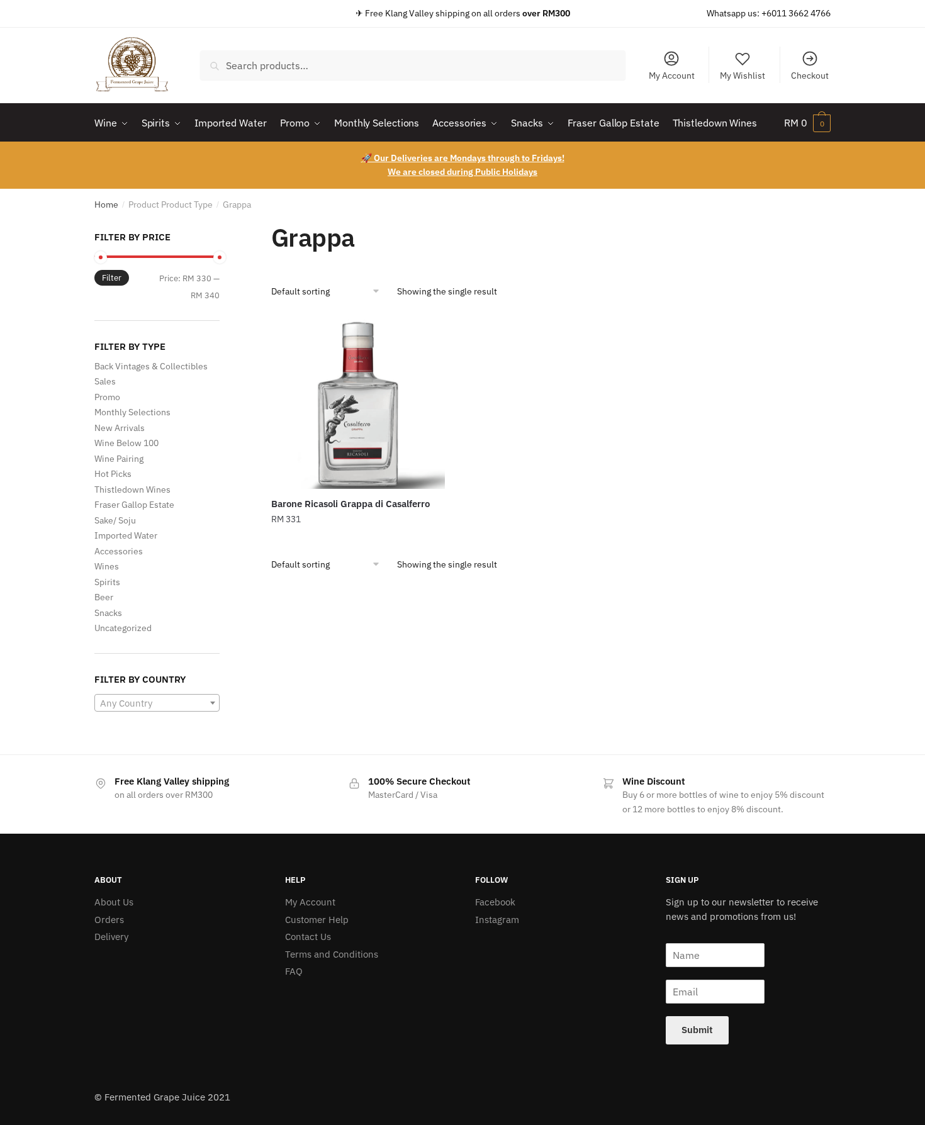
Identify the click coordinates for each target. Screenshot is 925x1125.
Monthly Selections (132, 412)
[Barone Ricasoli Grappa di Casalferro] (358, 402)
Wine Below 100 (126, 443)
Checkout (810, 75)
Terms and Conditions (331, 954)
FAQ (294, 971)
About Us (113, 902)
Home (106, 204)
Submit (697, 1030)
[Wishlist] (426, 334)
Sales (105, 381)
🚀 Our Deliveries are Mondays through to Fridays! (462, 158)
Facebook (495, 902)
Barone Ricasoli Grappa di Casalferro (350, 504)
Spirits (107, 582)
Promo (107, 397)
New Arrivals (119, 428)
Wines (106, 566)
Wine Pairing (118, 458)
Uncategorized (123, 628)
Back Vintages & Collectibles (151, 366)
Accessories (118, 551)
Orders (109, 920)
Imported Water (125, 535)
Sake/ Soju (115, 520)
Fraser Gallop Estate (134, 504)
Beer (103, 597)
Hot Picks (113, 473)
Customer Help (317, 920)
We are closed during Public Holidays (462, 171)
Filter (111, 277)
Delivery (111, 937)
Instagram (497, 920)
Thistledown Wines (132, 489)
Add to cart (358, 545)
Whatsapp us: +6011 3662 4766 (769, 13)
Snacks (108, 612)
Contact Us (308, 937)
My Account (672, 75)
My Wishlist (742, 75)
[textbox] (157, 703)
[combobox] (412, 65)
